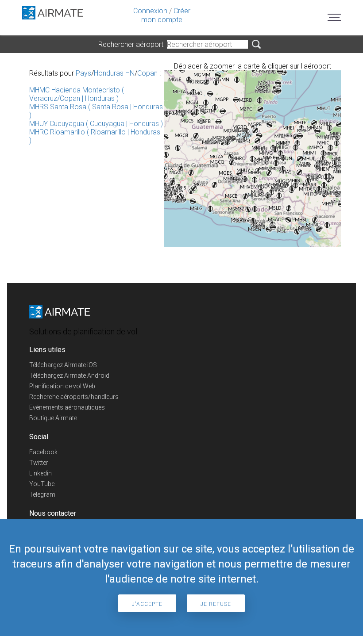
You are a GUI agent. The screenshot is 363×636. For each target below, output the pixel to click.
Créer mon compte (165, 15)
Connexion (150, 11)
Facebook (43, 452)
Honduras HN (114, 73)
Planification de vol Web (62, 386)
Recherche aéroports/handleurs (74, 396)
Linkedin (40, 473)
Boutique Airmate (53, 417)
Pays (83, 73)
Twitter (38, 462)
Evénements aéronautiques (67, 407)
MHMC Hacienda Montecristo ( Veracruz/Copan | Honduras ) (76, 94)
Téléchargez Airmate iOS (63, 364)
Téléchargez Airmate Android (69, 375)
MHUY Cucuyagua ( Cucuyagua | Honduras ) (96, 123)
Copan (147, 73)
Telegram (42, 494)
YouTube (41, 483)
